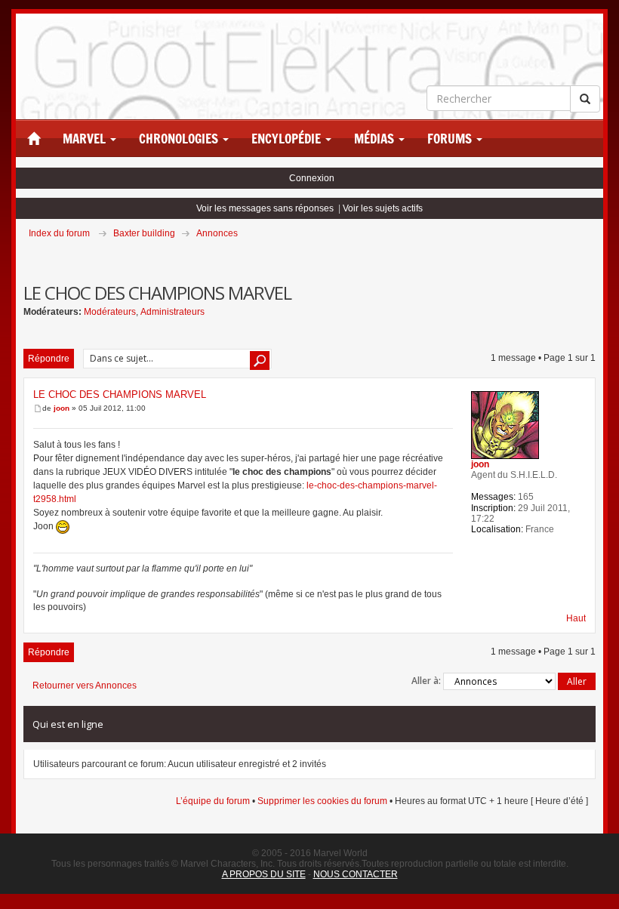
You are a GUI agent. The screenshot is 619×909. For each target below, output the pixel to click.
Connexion (311, 178)
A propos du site (264, 874)
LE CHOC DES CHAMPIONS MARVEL (119, 394)
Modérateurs (110, 312)
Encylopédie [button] (287, 139)
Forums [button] (451, 139)
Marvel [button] (86, 139)
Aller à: (426, 680)
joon (61, 408)
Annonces (217, 233)
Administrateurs (172, 312)
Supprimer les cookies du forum (322, 801)
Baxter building (144, 233)
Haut (576, 618)
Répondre (48, 358)
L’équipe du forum (213, 801)
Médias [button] (375, 139)
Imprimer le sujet (595, 254)
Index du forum (59, 233)
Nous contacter (355, 874)
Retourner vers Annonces (84, 685)
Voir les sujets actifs (383, 208)
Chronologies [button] (180, 139)
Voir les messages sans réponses (265, 208)
